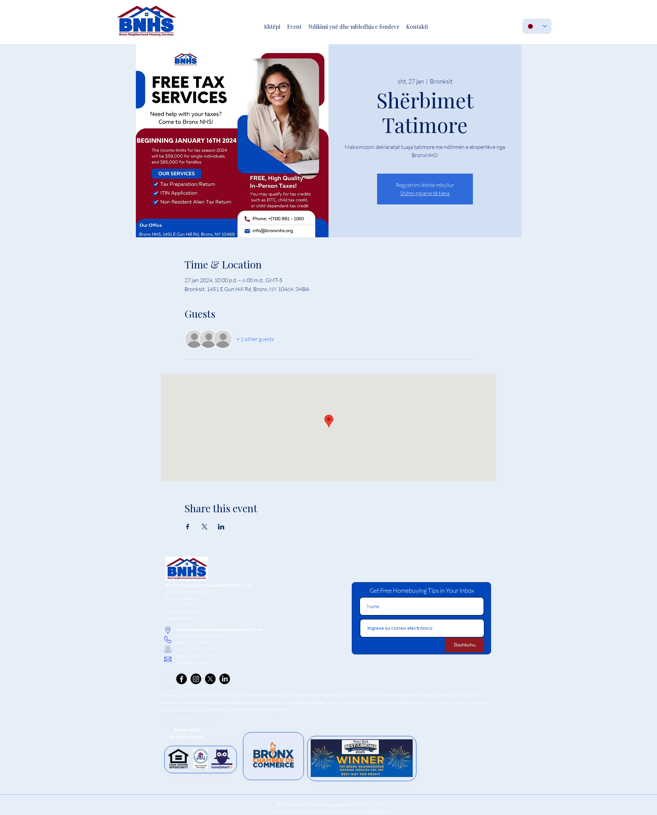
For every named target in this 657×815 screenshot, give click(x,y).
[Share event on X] (204, 526)
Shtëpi (170, 677)
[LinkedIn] (224, 679)
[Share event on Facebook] (187, 526)
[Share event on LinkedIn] (221, 526)
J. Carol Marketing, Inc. (371, 811)
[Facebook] (181, 679)
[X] (210, 679)
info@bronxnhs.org (181, 618)
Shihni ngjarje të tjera (425, 193)
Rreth (170, 686)
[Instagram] (196, 679)
